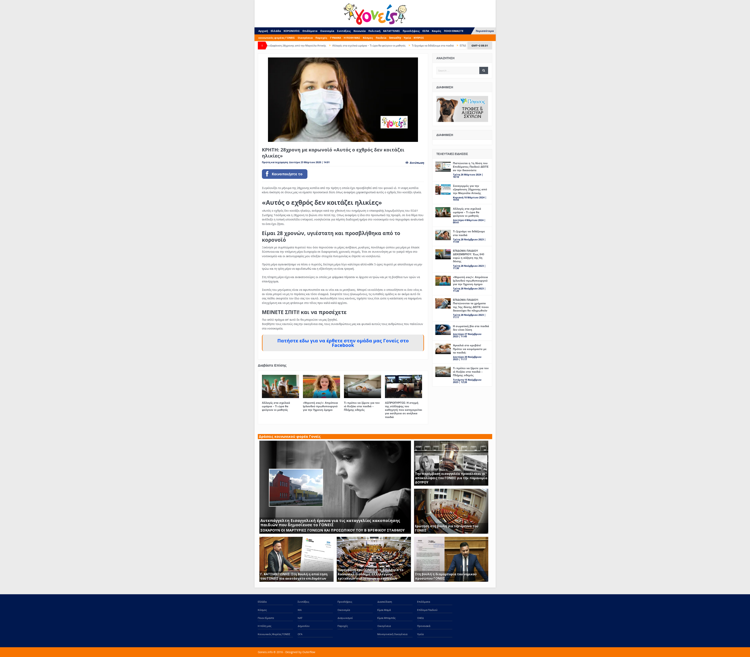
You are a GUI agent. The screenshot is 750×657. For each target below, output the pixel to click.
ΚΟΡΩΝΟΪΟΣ (292, 31)
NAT (300, 618)
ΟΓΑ (300, 634)
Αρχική (263, 31)
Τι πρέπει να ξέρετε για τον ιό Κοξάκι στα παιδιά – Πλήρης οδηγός (362, 406)
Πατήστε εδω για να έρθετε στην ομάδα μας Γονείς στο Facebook (343, 342)
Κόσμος (368, 37)
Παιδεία (381, 37)
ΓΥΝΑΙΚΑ (335, 37)
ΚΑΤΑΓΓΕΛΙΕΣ (391, 31)
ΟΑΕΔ (420, 618)
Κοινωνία (360, 31)
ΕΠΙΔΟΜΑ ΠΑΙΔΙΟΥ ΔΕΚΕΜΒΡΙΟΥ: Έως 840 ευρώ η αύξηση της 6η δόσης (455, 45)
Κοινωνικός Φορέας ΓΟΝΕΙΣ (274, 634)
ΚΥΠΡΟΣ (419, 37)
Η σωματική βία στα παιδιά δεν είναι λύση (471, 327)
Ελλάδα (276, 31)
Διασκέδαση (384, 601)
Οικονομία (327, 31)
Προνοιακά (423, 626)
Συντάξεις (344, 31)
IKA (300, 610)
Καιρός (436, 31)
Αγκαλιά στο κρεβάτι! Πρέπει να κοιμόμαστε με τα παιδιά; (470, 348)
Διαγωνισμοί (345, 618)
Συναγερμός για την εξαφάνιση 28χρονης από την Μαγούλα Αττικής (470, 189)
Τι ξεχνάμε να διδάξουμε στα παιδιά (383, 45)
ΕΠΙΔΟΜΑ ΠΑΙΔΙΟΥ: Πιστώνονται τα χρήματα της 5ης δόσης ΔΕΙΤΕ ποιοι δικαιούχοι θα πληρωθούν (471, 305)
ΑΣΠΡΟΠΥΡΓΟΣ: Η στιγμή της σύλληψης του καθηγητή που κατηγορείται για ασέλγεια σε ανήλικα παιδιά (403, 410)
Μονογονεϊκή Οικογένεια (392, 634)
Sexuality (395, 37)
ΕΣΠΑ (425, 31)
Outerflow (308, 652)
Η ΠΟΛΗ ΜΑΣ (352, 37)
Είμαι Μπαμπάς (386, 618)
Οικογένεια (305, 37)
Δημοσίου (304, 626)
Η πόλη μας (264, 626)
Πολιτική (374, 31)
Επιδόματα (310, 31)
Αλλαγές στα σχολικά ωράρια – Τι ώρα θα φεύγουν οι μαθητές (318, 45)
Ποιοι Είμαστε (266, 618)
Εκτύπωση (417, 163)
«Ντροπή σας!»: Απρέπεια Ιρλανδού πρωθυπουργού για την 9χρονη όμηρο (320, 406)
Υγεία (407, 37)
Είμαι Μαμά (384, 610)
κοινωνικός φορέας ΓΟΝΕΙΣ (276, 37)
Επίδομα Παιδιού (427, 610)
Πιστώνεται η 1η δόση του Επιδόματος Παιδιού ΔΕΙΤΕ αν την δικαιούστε (470, 166)
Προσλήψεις (411, 31)
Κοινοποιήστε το (287, 174)
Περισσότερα (485, 31)
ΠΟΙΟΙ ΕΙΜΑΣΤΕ (453, 31)
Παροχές (321, 37)
